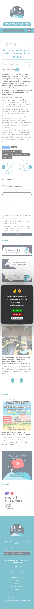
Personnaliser (17, 318)
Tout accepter (17, 310)
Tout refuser (17, 314)
